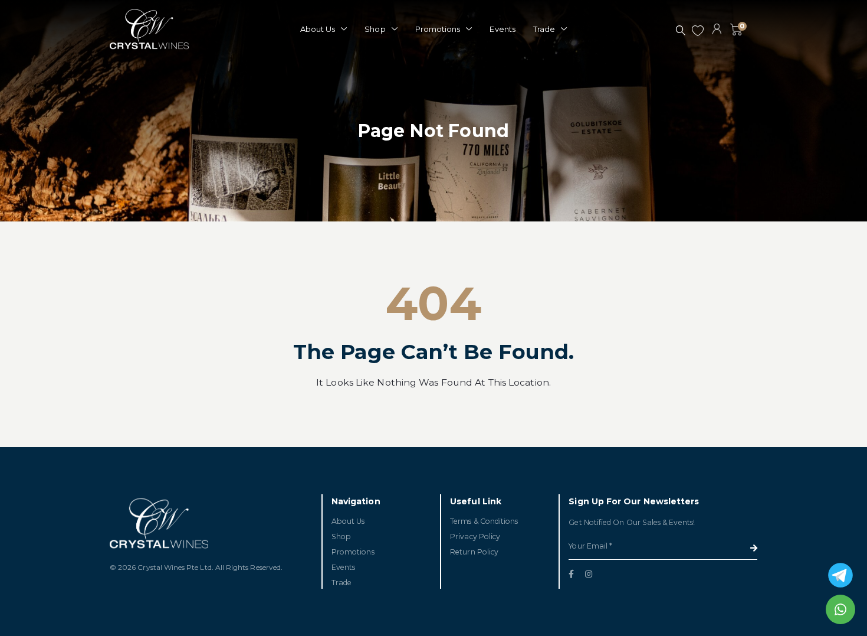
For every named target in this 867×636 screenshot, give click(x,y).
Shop (374, 29)
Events (502, 29)
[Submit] (753, 548)
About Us (318, 29)
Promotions (438, 29)
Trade (544, 29)
